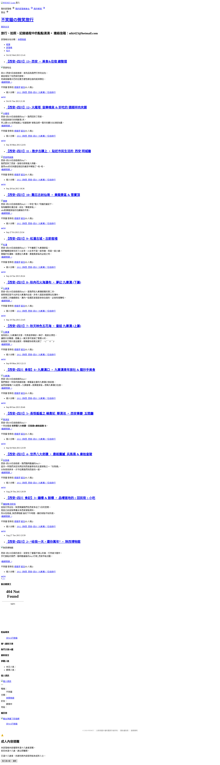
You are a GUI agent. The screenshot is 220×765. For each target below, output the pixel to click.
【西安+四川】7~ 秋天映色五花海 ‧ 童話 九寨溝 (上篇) (43, 326)
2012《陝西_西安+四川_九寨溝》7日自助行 (36, 92)
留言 (23, 87)
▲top (3, 97)
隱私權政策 (124, 730)
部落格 (9, 48)
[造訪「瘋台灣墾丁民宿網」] (10, 719)
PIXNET (91, 730)
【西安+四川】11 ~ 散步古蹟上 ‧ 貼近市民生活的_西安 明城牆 (48, 151)
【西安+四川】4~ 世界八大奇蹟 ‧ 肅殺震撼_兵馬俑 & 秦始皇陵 (49, 454)
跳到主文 (5, 27)
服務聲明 (134, 730)
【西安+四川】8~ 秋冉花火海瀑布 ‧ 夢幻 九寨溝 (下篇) (43, 282)
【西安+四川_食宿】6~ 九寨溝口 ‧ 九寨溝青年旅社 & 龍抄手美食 (50, 369)
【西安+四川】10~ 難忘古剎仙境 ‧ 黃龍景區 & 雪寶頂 (43, 195)
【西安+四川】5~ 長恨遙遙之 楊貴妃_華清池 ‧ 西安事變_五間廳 (49, 413)
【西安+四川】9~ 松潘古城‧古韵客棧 (32, 238)
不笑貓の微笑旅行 (17, 19)
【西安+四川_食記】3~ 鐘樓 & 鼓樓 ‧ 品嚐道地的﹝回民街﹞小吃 (50, 498)
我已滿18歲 (6, 761)
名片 (8, 51)
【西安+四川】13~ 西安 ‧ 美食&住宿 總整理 (36, 61)
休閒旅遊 (22, 39)
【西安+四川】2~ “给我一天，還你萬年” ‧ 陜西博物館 (43, 541)
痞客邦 (17, 87)
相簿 (8, 44)
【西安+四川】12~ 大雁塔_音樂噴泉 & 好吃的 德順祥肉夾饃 (46, 107)
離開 (14, 761)
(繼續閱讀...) (6, 82)
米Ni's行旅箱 (11, 638)
